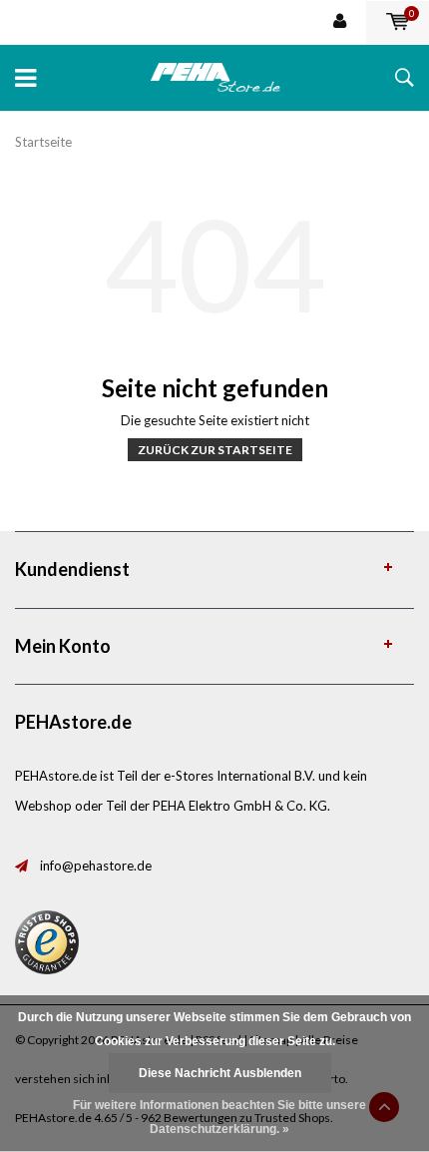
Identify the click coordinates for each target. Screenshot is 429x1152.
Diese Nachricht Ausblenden (220, 1073)
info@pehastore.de (96, 865)
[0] (397, 22)
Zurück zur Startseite (215, 449)
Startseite (43, 142)
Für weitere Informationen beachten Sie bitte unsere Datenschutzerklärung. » (219, 1117)
